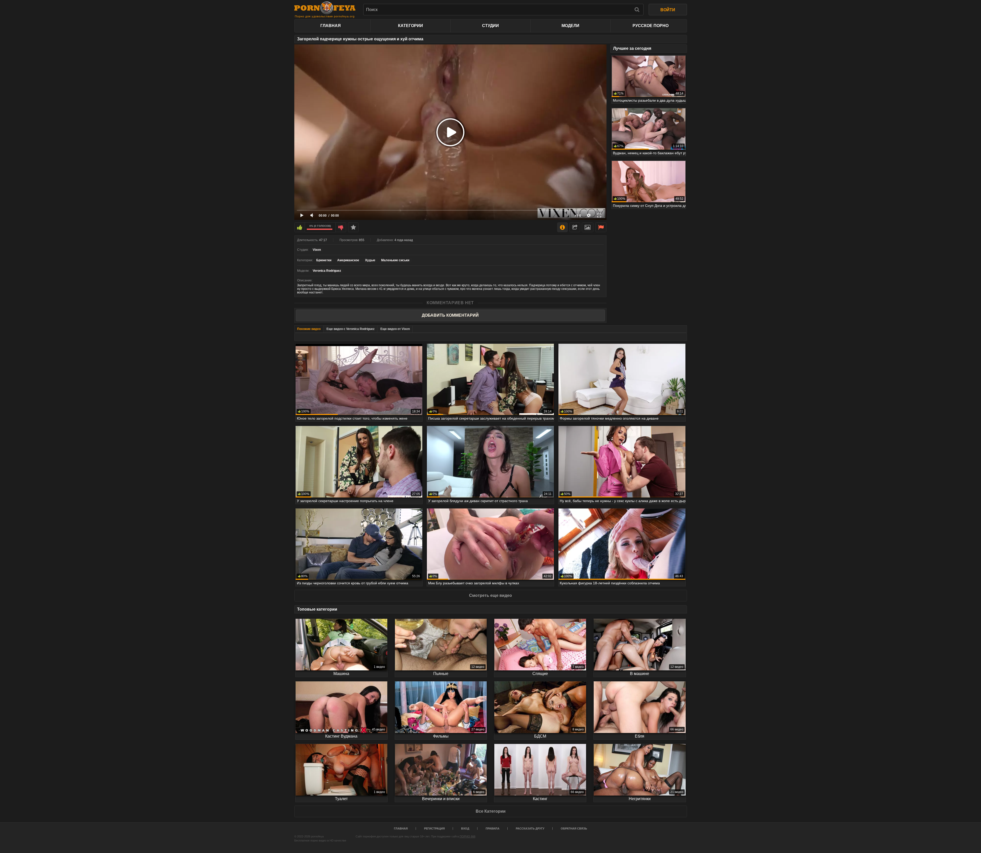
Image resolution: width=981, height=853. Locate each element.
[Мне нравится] (299, 227)
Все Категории (491, 811)
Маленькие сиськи (395, 260)
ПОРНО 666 (467, 836)
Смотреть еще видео (490, 595)
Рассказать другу (530, 828)
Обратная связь (574, 828)
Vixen (317, 250)
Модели (570, 25)
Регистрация (434, 828)
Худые (370, 260)
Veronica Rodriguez (327, 271)
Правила (492, 828)
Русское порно (651, 25)
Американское (348, 260)
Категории (410, 25)
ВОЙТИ (667, 10)
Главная (330, 25)
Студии (490, 25)
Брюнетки (323, 260)
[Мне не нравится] (340, 227)
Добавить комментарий (450, 315)
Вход (465, 828)
